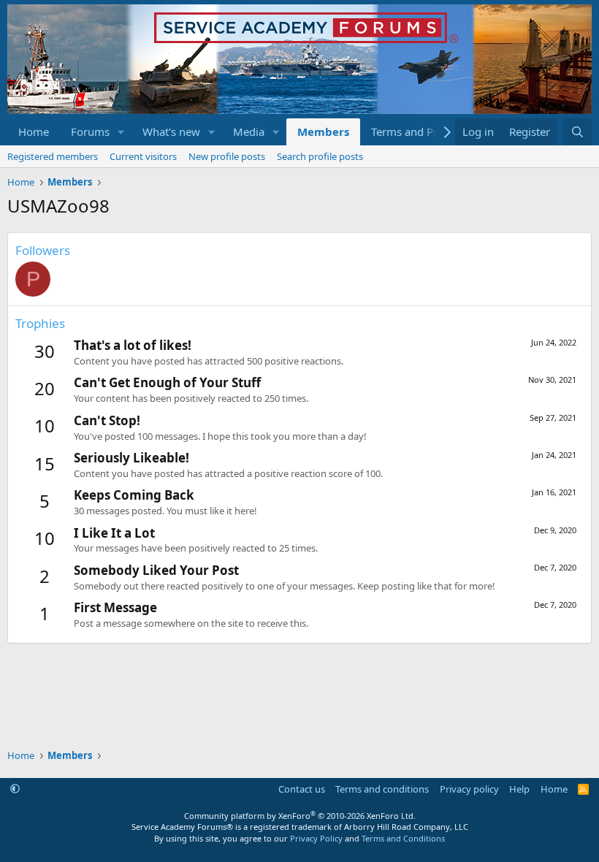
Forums (90, 131)
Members (323, 131)
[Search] (577, 131)
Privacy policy (469, 789)
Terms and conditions (382, 789)
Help (519, 789)
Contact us (301, 789)
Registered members (52, 156)
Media (248, 131)
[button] (121, 131)
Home (33, 131)
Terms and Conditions (403, 838)
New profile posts (226, 156)
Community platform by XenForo (300, 815)
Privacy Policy (316, 838)
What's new (171, 131)
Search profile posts (320, 156)
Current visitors (143, 156)
